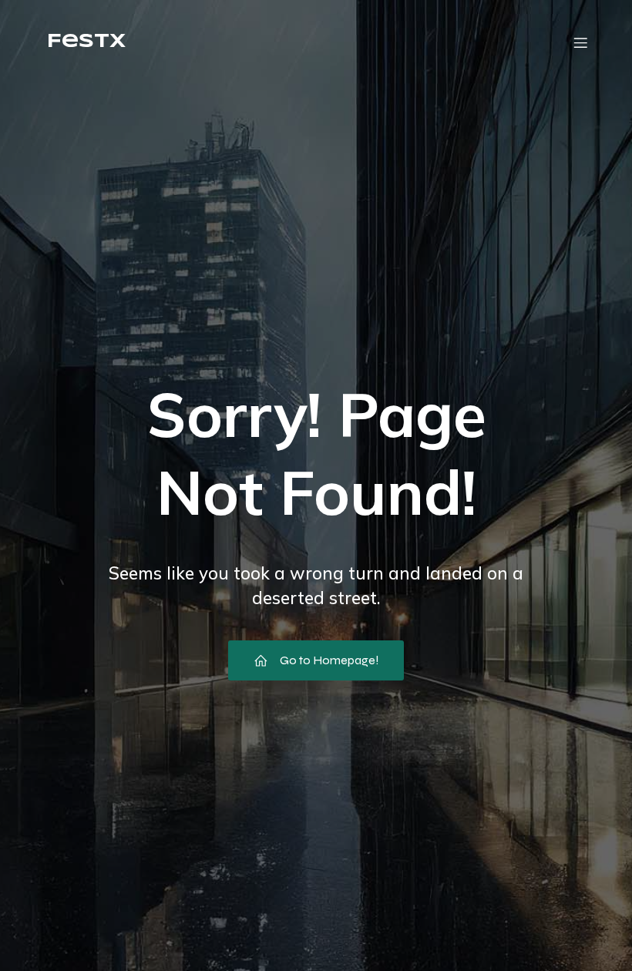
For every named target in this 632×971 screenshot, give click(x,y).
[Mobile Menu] (580, 42)
